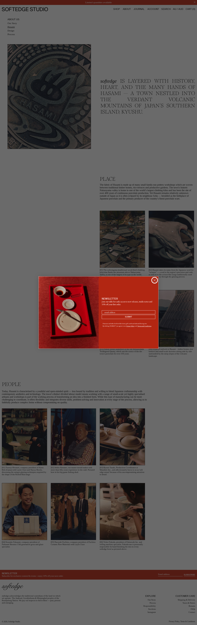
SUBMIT (128, 317)
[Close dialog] (154, 280)
